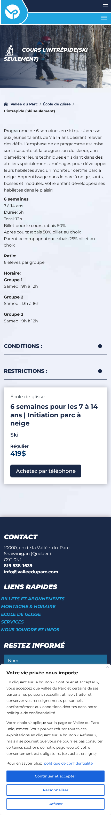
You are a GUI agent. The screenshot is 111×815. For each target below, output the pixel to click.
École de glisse (21, 614)
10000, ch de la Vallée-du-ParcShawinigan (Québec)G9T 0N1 (37, 553)
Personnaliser (55, 790)
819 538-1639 (18, 565)
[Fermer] (107, 667)
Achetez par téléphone (46, 471)
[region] (55, 739)
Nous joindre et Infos (30, 630)
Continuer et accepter (55, 776)
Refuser (56, 804)
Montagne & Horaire (28, 607)
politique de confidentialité (68, 763)
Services (12, 622)
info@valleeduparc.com (31, 571)
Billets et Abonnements (33, 599)
